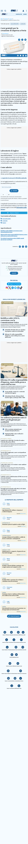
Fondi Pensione (5, 564)
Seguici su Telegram (14, 212)
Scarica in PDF (23, 55)
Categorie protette (6, 535)
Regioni (4, 222)
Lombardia (22, 23)
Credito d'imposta (6, 508)
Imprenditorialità (15, 23)
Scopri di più (19, 14)
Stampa (18, 55)
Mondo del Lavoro (6, 549)
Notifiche (26, 55)
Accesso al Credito (6, 438)
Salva (20, 55)
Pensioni (4, 578)
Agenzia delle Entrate (7, 462)
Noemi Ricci (23, 526)
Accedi (25, 14)
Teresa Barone (5, 33)
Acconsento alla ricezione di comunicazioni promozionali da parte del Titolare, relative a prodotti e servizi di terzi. (14, 198)
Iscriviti (14, 273)
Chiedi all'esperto (14, 616)
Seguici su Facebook (15, 284)
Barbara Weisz (23, 513)
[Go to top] (25, 840)
